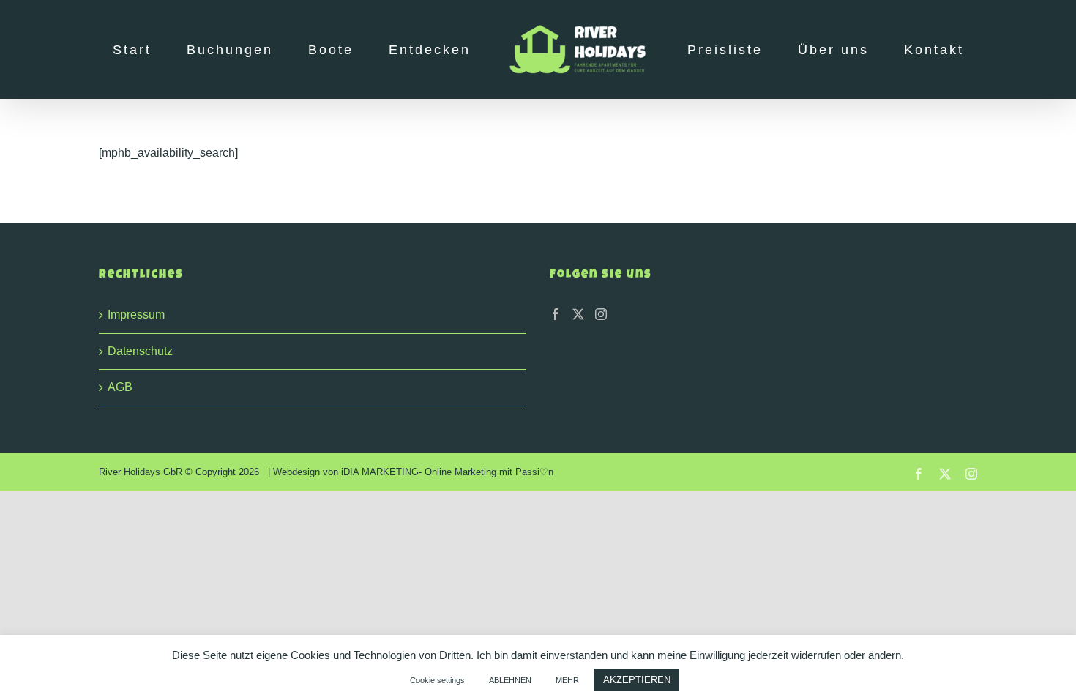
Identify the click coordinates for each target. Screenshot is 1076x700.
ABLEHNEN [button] (510, 680)
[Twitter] (578, 314)
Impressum (136, 314)
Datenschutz (140, 351)
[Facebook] (555, 314)
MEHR (567, 680)
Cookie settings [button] (437, 680)
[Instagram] (601, 314)
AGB (120, 387)
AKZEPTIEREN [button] (636, 679)
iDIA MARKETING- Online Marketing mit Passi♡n (447, 471)
